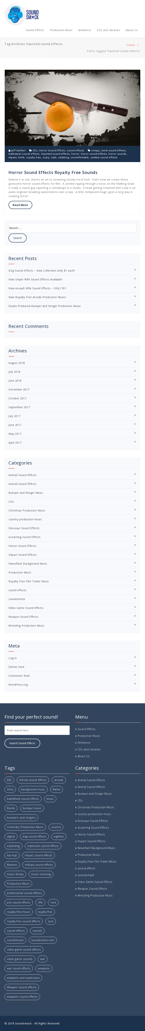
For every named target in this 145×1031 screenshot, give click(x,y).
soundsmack (16, 599)
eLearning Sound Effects (24, 537)
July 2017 (14, 416)
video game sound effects (24, 949)
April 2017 (15, 442)
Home (130, 45)
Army (10, 789)
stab (53, 157)
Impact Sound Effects (22, 554)
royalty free (33, 157)
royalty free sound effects (23, 921)
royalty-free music (18, 912)
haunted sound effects (55, 153)
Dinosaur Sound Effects (23, 528)
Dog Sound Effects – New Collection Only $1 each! (41, 270)
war (42, 959)
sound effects (75, 150)
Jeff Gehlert (18, 150)
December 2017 (18, 389)
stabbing (63, 157)
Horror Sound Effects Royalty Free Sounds (52, 172)
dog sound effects (34, 836)
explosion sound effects (43, 846)
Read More (20, 205)
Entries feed (16, 667)
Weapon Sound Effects (23, 616)
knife (21, 157)
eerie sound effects (113, 150)
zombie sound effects (104, 157)
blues (50, 799)
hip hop (12, 855)
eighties (59, 836)
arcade (58, 780)
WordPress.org (18, 684)
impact (12, 157)
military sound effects (39, 864)
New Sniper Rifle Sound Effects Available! (35, 279)
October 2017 (17, 398)
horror (75, 153)
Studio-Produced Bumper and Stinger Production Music (44, 306)
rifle (40, 902)
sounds (37, 930)
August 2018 (16, 363)
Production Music (61, 30)
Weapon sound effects (21, 987)
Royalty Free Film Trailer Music (28, 581)
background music (33, 789)
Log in (12, 658)
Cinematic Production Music (25, 827)
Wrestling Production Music (26, 625)
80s (9, 780)
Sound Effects (35, 30)
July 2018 (14, 372)
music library (15, 874)
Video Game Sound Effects (25, 608)
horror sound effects (94, 153)
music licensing (41, 874)
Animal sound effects (33, 780)
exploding (13, 846)
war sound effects (18, 968)
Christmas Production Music (26, 510)
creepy (95, 150)
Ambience (84, 30)
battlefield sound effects (23, 799)
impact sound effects (38, 855)
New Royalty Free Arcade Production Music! (37, 297)
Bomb (11, 808)
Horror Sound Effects (52, 150)
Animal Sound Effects (22, 475)
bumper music (32, 808)
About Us (132, 30)
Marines (12, 864)
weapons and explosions (23, 978)
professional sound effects (24, 893)
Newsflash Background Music (27, 563)
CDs (35, 150)
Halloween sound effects (24, 153)
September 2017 (19, 407)
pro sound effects (18, 902)
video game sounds (20, 959)
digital (11, 836)
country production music (25, 519)
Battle (56, 789)
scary (46, 157)
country (56, 827)
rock (53, 902)
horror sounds (117, 153)
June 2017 (15, 425)
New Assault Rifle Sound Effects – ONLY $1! (37, 288)
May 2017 (14, 434)
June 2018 (15, 380)
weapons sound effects (22, 996)
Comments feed (19, 675)
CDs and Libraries (108, 30)
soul (50, 921)
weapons (44, 968)
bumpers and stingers (21, 817)
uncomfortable (80, 157)
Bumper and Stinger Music (25, 492)
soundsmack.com (42, 940)
